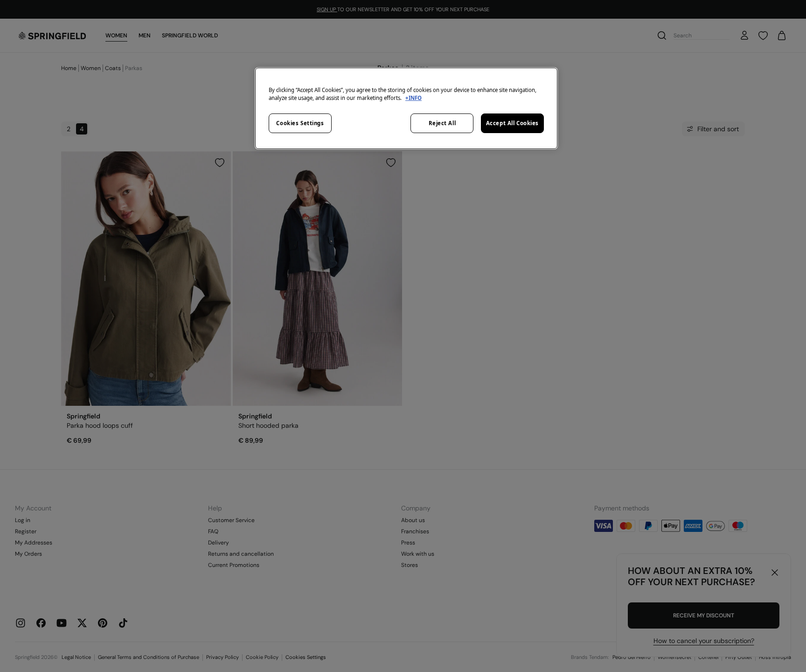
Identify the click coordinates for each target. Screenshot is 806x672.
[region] (406, 108)
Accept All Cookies (512, 123)
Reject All (442, 123)
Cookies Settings (300, 123)
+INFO (413, 97)
